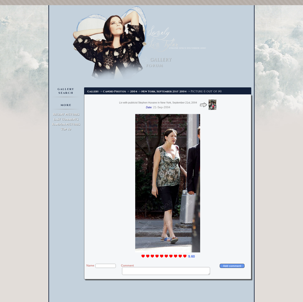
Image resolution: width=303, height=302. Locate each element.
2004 (133, 91)
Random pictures (66, 124)
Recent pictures (66, 114)
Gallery (93, 91)
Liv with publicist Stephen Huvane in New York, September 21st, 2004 (158, 102)
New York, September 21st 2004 (164, 91)
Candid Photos (114, 91)
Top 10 (66, 129)
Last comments (66, 119)
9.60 (191, 256)
